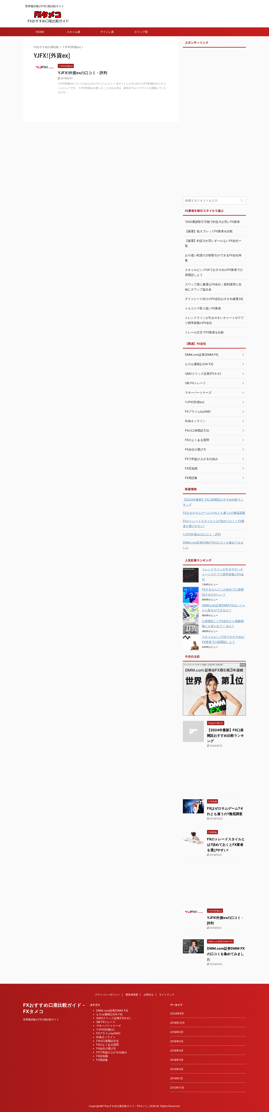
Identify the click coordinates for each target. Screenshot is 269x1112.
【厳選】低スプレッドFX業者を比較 (209, 231)
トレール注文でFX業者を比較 (204, 332)
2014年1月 (176, 1078)
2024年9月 (177, 1013)
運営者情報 (131, 994)
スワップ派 (141, 31)
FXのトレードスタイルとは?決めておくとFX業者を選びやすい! (213, 523)
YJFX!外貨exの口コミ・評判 (82, 73)
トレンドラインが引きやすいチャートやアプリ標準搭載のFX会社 (223, 574)
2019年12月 (177, 1022)
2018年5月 (176, 1041)
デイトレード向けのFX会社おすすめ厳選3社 (214, 299)
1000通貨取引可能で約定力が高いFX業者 (212, 221)
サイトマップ (166, 994)
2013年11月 (177, 1087)
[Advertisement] (214, 123)
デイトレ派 (107, 31)
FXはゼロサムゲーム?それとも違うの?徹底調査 (214, 513)
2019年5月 (176, 1032)
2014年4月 (176, 1069)
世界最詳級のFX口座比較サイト (41, 1019)
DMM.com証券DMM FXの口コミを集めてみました (213, 545)
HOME (40, 31)
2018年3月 (176, 1059)
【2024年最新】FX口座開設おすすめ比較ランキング (213, 502)
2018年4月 (176, 1050)
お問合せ (149, 994)
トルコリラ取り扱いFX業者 (203, 308)
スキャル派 (73, 31)
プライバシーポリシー (107, 994)
